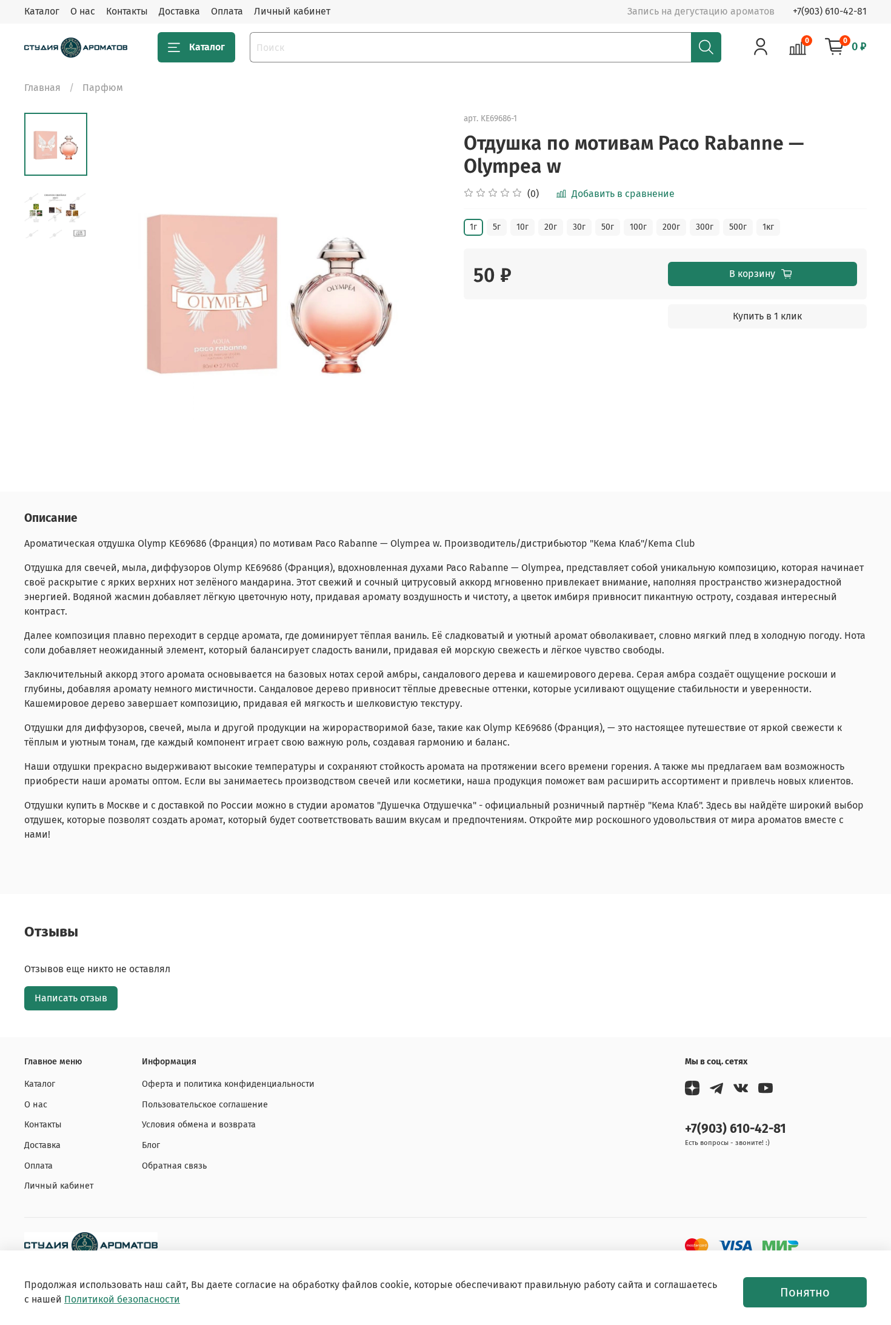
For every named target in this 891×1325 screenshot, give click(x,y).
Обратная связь (174, 1166)
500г (738, 227)
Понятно (805, 1292)
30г (579, 227)
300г (704, 227)
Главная (42, 87)
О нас (82, 11)
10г (522, 227)
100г (638, 227)
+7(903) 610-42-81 (830, 11)
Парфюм (102, 87)
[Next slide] (421, 289)
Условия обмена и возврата (199, 1125)
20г (550, 227)
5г (497, 227)
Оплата (227, 11)
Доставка (179, 11)
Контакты (127, 11)
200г (671, 227)
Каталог (41, 11)
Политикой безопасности (122, 1299)
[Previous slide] (117, 289)
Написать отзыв (71, 998)
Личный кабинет (292, 11)
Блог (151, 1145)
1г (473, 227)
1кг (768, 227)
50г (607, 227)
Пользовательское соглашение (205, 1105)
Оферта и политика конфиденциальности (228, 1084)
